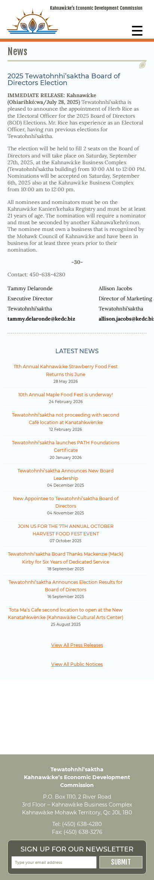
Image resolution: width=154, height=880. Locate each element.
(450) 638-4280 (82, 824)
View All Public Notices (77, 664)
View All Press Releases (77, 645)
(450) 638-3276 (83, 832)
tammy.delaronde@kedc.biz (41, 318)
